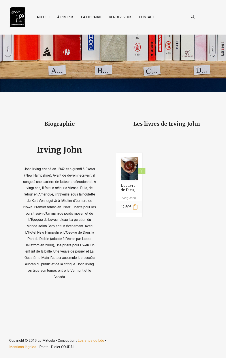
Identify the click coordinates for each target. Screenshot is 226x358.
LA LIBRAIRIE (91, 17)
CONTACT (146, 17)
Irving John (59, 150)
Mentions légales (22, 347)
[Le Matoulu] (17, 17)
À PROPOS (65, 17)
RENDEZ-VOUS (120, 17)
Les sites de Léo (91, 340)
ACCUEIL (44, 17)
